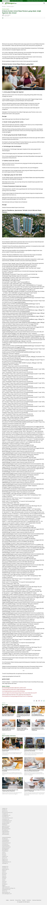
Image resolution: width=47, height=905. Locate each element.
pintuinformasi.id (5, 841)
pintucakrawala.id (5, 834)
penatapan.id (4, 884)
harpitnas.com (5, 859)
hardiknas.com (5, 856)
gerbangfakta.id (5, 849)
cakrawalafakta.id (5, 840)
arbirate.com (4, 890)
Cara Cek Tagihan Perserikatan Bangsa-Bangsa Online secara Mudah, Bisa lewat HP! (19, 692)
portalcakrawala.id (5, 845)
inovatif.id (4, 878)
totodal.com (4, 809)
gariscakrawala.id (5, 827)
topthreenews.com (6, 886)
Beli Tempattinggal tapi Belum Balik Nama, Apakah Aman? (14, 687)
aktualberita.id (5, 838)
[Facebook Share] (34, 701)
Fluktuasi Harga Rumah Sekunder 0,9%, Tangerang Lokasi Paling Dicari (16, 694)
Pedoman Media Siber (36, 900)
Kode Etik (12, 900)
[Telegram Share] (41, 701)
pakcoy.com (4, 857)
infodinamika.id (5, 851)
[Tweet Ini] (37, 701)
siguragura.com (5, 866)
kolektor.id (4, 870)
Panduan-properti (5, 9)
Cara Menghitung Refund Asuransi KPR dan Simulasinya (13, 691)
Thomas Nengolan (8, 14)
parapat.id (4, 882)
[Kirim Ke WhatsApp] (44, 701)
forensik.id (4, 855)
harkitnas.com (5, 860)
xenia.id (3, 880)
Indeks (7, 900)
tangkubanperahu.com (6, 861)
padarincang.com (5, 869)
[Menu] (3, 3)
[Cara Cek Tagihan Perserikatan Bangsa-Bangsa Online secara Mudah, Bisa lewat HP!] (8, 723)
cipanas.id (4, 876)
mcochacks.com (5, 816)
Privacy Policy (18, 900)
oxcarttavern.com (5, 819)
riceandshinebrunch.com (7, 820)
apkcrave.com (5, 811)
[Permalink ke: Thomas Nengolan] (3, 15)
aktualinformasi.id (5, 823)
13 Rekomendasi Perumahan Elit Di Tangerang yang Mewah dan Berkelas (27, 0)
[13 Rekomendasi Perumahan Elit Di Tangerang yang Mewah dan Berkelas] (23, 709)
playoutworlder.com (6, 892)
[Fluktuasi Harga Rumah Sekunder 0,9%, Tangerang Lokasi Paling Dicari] (23, 723)
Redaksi (23, 900)
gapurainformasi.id (5, 826)
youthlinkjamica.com (6, 889)
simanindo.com (5, 867)
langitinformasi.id (5, 832)
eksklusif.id (4, 877)
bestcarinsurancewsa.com (7, 812)
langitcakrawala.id (5, 831)
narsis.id (3, 852)
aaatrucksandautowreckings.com (8, 888)
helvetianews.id (5, 830)
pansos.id (4, 853)
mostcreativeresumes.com (7, 817)
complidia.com (5, 813)
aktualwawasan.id (5, 848)
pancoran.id (4, 873)
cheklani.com (4, 808)
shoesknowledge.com (6, 822)
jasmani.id (4, 874)
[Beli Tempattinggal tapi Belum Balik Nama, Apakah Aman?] (8, 709)
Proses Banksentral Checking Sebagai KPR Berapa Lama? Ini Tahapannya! (17, 696)
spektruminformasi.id (6, 846)
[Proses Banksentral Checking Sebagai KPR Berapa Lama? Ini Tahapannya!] (38, 723)
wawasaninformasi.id (6, 842)
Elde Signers (27, 901)
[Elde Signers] (10, 3)
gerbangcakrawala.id (6, 828)
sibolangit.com (5, 863)
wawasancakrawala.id (6, 837)
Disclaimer (29, 900)
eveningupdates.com (6, 815)
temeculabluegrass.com (7, 893)
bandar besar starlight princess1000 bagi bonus (11, 801)
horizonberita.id (5, 844)
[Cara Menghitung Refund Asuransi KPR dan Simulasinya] (38, 709)
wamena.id (4, 881)
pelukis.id (4, 871)
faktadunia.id (4, 824)
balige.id (3, 885)
